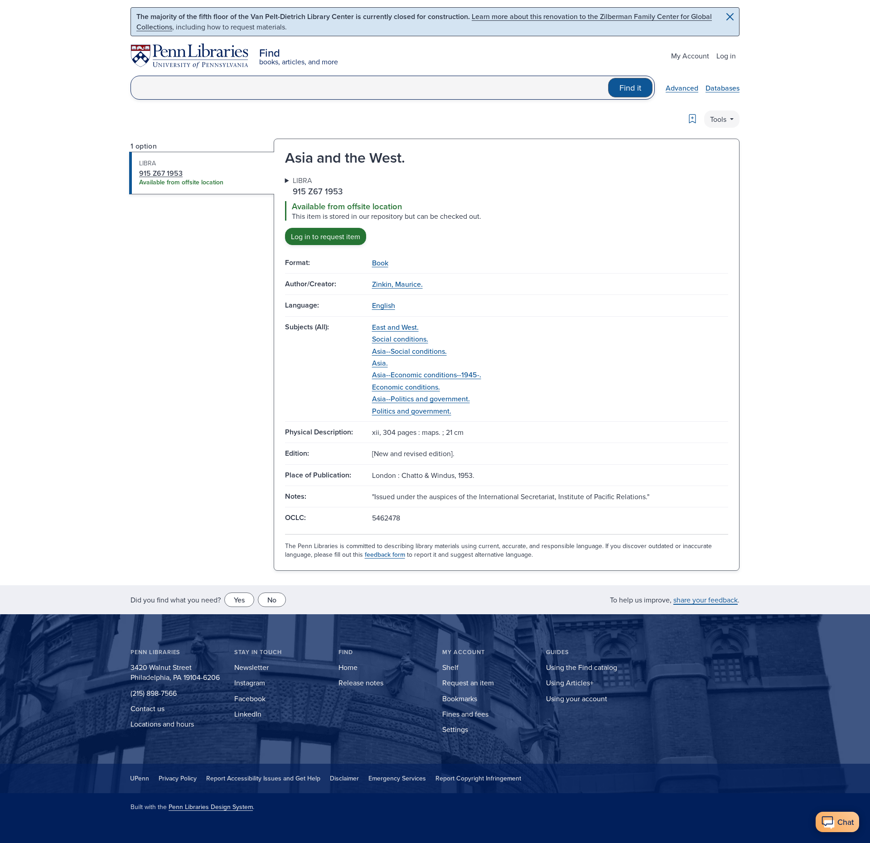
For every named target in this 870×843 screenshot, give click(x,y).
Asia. (380, 363)
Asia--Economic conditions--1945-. (426, 375)
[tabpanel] (506, 210)
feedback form (385, 554)
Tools (719, 119)
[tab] (202, 173)
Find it (630, 87)
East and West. (395, 327)
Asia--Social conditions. (409, 351)
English (383, 305)
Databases (723, 88)
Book (380, 263)
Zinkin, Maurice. (397, 284)
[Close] (730, 17)
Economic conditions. (406, 387)
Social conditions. (400, 339)
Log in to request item (325, 236)
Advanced (682, 88)
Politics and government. (411, 411)
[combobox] (369, 87)
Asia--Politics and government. (421, 399)
